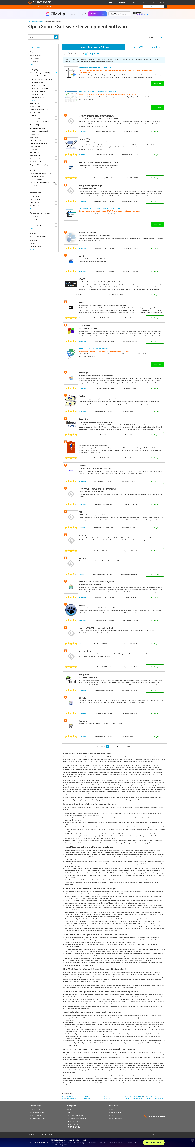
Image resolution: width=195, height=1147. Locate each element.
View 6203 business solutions (147, 47)
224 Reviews (82, 131)
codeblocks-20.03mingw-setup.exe (136, 1098)
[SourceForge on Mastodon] (71, 1127)
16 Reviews (82, 435)
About (69, 1109)
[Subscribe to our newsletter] (110, 2)
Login (162, 2)
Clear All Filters (35, 47)
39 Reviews (82, 178)
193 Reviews (82, 388)
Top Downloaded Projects (38, 1118)
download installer (68, 1096)
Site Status (112, 1115)
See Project (155, 131)
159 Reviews (82, 620)
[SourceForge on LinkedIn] (76, 1127)
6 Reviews (82, 667)
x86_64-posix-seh (151, 1096)
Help (133, 2)
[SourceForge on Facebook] (73, 1127)
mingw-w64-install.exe (69, 1098)
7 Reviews (82, 644)
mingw (106, 1096)
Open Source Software (54, 7)
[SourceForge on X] (68, 1127)
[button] (119, 13)
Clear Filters (97, 54)
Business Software (36, 7)
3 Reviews (82, 527)
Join (152, 2)
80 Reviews (82, 597)
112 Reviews (82, 504)
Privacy (146, 1135)
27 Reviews (82, 690)
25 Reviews (82, 318)
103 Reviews (82, 248)
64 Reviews (82, 201)
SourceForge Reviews (115, 1118)
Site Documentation (115, 1112)
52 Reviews (82, 736)
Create (143, 2)
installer (85, 1096)
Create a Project (35, 1109)
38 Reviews (82, 411)
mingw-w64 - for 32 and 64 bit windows (137, 1096)
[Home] (39, 2)
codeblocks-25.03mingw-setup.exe (157, 1098)
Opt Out (154, 1135)
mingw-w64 (107, 1098)
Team (69, 1112)
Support (111, 1109)
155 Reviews (82, 155)
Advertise (163, 1135)
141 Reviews (82, 271)
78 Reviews (82, 481)
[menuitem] (161, 37)
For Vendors (122, 2)
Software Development (76, 54)
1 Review (81, 574)
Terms (138, 1135)
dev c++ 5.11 (87, 1098)
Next (128, 746)
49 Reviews (82, 458)
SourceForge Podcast (70, 7)
